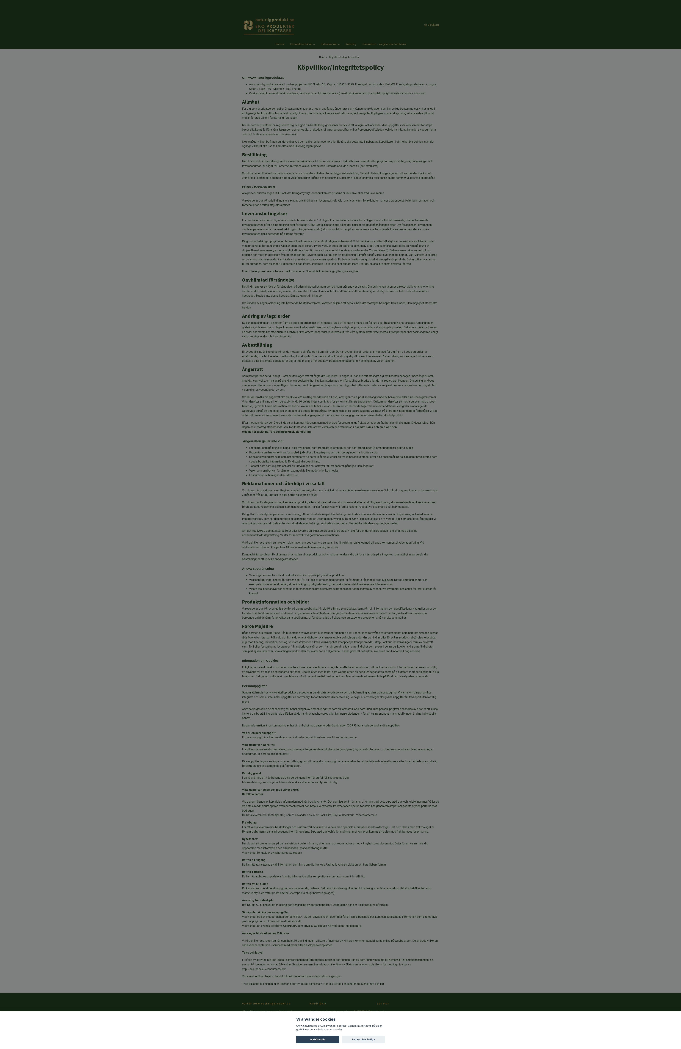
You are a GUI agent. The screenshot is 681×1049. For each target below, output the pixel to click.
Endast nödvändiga (363, 1039)
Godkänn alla (317, 1039)
